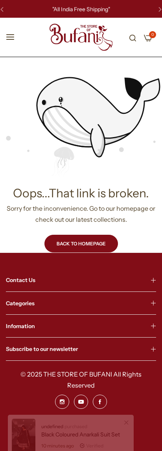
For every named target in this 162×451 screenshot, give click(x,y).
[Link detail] (62, 402)
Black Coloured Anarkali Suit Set (80, 442)
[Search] (132, 37)
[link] (126, 430)
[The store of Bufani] (81, 37)
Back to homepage (81, 244)
